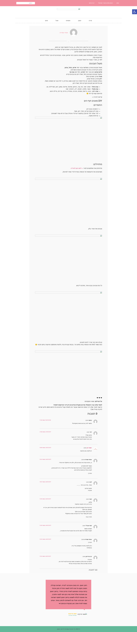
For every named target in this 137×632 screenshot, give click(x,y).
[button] (134, 11)
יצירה (90, 20)
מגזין (117, 3)
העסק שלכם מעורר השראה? (105, 3)
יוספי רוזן (89, 448)
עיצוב (79, 20)
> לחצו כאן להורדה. (76, 168)
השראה (68, 20)
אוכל (57, 20)
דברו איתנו (91, 3)
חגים (46, 20)
